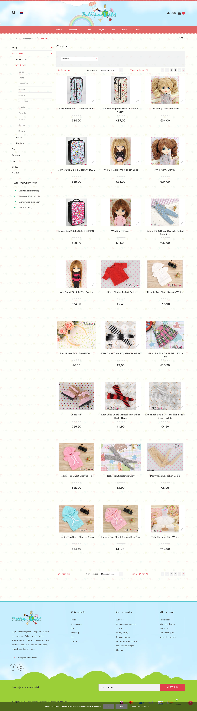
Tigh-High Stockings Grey (121, 475)
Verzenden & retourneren (127, 641)
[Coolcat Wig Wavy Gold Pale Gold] (165, 90)
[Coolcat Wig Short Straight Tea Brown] (76, 274)
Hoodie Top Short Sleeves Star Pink (120, 537)
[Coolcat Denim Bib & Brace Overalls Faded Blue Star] (165, 212)
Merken (136, 30)
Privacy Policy (122, 633)
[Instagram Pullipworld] (20, 667)
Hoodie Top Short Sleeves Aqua (76, 537)
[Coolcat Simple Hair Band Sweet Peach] (76, 335)
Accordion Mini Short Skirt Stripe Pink (165, 355)
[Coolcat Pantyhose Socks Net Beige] (165, 457)
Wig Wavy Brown (165, 169)
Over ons (120, 620)
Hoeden (22, 107)
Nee (121, 707)
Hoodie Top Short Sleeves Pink (76, 475)
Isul (113, 30)
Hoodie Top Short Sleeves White (165, 292)
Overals (22, 113)
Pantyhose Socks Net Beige (165, 475)
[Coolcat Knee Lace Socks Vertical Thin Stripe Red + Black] (121, 396)
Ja (108, 707)
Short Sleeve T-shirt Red (120, 292)
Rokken (21, 89)
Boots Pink (76, 414)
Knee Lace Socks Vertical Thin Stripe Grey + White (165, 416)
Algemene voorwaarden (126, 624)
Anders (21, 119)
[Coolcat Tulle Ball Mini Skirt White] (165, 518)
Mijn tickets (165, 628)
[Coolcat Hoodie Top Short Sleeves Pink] (76, 457)
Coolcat (44, 38)
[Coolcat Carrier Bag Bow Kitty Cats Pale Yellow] (121, 90)
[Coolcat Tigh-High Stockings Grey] (121, 457)
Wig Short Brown (120, 230)
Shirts (21, 77)
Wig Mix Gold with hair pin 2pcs (120, 169)
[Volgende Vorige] (179, 70)
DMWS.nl (63, 701)
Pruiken (21, 95)
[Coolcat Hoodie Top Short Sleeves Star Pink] (121, 518)
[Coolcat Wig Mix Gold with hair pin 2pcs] (121, 151)
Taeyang (101, 30)
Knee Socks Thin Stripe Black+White (120, 353)
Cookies (119, 628)
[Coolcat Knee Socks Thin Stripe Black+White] (121, 335)
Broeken (22, 131)
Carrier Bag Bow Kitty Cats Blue (76, 108)
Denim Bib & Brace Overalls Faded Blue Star (165, 232)
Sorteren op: (92, 70)
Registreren (165, 620)
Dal (89, 30)
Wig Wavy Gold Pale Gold (165, 108)
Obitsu (124, 30)
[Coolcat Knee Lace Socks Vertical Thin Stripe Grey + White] (165, 396)
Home (14, 38)
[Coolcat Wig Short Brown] (121, 212)
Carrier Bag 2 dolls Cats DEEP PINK (76, 230)
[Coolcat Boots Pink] (76, 396)
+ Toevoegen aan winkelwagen (75, 131)
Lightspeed (44, 701)
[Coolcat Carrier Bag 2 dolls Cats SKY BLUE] (76, 151)
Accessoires (74, 30)
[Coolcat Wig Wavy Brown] (165, 151)
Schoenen (23, 83)
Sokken (21, 125)
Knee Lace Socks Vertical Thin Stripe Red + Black (120, 416)
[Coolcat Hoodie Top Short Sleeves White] (165, 274)
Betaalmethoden (123, 637)
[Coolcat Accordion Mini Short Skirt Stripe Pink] (165, 335)
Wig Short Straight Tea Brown (76, 292)
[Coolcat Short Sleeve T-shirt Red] (121, 274)
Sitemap (119, 650)
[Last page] (183, 70)
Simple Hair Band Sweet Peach (76, 353)
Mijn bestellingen (167, 624)
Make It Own (22, 59)
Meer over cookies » (140, 707)
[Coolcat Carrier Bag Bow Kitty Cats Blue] (76, 90)
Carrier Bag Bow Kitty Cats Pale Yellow (120, 110)
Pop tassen (23, 101)
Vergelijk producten (168, 637)
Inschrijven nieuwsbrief (25, 687)
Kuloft (19, 137)
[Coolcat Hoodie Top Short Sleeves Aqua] (76, 518)
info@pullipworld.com (27, 657)
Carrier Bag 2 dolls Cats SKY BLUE (76, 169)
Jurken (21, 72)
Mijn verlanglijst (166, 633)
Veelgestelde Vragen (125, 645)
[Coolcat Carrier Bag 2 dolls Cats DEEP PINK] (76, 212)
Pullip (57, 30)
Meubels (20, 143)
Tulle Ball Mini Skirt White (165, 537)
